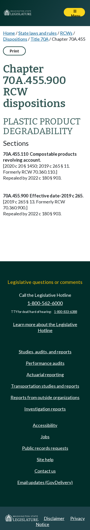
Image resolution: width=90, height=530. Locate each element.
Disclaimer (54, 518)
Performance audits (45, 363)
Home (9, 33)
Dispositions (15, 39)
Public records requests (45, 448)
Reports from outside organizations (45, 397)
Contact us (45, 471)
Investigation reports (45, 409)
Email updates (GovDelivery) (45, 482)
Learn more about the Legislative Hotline (45, 327)
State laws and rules (37, 33)
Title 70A (39, 39)
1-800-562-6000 (45, 303)
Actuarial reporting (45, 374)
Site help (45, 459)
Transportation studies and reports (45, 386)
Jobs (45, 436)
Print (14, 50)
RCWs (66, 33)
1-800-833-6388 (65, 312)
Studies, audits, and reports (45, 351)
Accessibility (45, 425)
